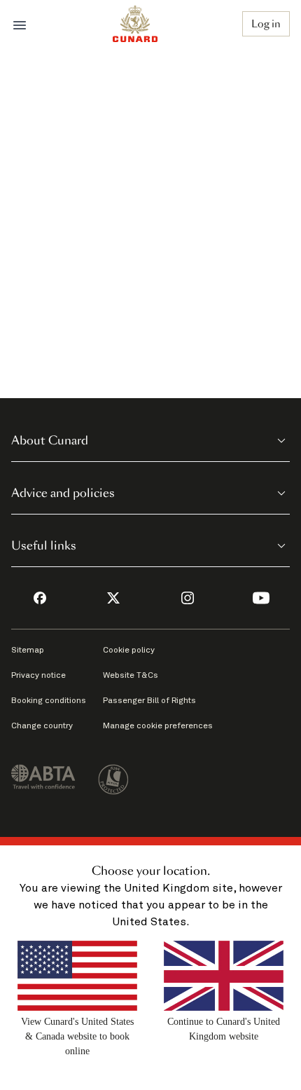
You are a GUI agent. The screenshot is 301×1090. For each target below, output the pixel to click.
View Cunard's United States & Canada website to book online (77, 1036)
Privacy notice (38, 676)
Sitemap (27, 650)
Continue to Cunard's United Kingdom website (223, 1029)
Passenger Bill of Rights (149, 701)
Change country (42, 726)
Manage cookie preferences (158, 726)
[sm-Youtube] (261, 598)
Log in (266, 24)
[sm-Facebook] (39, 598)
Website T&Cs (130, 676)
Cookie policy (129, 650)
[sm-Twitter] (113, 598)
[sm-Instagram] (187, 598)
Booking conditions (48, 701)
